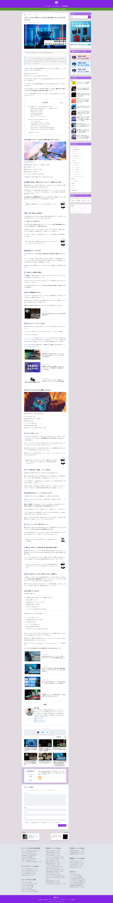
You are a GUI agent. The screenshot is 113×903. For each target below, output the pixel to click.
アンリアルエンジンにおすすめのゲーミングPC (55, 883)
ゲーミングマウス (29, 339)
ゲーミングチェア (76, 174)
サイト (25, 817)
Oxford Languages (29, 501)
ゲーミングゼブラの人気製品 (76, 877)
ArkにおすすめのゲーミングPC (52, 872)
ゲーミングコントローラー (78, 176)
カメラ (74, 187)
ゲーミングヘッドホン (29, 337)
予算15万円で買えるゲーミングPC (77, 850)
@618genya (40, 718)
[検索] (89, 17)
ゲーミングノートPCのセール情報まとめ (30, 891)
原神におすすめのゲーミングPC (52, 880)
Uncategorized (74, 190)
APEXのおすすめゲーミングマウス (77, 886)
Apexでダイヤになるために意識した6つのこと (39, 119)
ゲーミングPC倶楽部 (71, 899)
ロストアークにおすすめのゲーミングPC (54, 866)
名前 (25, 807)
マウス (88, 200)
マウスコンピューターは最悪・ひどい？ (78, 880)
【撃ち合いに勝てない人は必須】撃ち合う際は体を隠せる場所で (42, 127)
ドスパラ (72, 200)
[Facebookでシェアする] (42, 732)
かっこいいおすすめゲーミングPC (77, 862)
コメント (26, 793)
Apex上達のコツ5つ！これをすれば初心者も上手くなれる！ (41, 106)
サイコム (84, 198)
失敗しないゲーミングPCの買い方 (29, 858)
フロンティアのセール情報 (27, 886)
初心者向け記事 (65, 6)
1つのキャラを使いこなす (35, 121)
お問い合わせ (45, 899)
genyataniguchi (42, 720)
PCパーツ (74, 153)
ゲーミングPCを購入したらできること (30, 853)
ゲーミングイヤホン (44, 337)
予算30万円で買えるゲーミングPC (77, 853)
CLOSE (61, 102)
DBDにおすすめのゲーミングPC (52, 868)
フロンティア (83, 200)
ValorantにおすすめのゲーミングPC (53, 863)
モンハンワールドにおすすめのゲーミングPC (55, 876)
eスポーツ (73, 178)
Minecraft (36, 715)
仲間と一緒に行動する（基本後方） (37, 110)
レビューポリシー (62, 899)
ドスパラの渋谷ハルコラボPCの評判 (77, 882)
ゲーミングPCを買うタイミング (28, 860)
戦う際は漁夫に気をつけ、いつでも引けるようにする (40, 124)
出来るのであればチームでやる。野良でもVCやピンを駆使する (42, 129)
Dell (72, 198)
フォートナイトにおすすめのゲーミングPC (55, 857)
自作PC (74, 160)
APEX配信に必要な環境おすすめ (76, 885)
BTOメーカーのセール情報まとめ (29, 890)
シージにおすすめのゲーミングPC (53, 855)
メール (26, 812)
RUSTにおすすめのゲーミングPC (53, 882)
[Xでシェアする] (38, 732)
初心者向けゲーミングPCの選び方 (29, 855)
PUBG (62, 715)
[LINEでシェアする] (52, 732)
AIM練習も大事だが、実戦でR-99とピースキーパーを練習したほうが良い (44, 108)
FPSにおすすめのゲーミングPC (52, 852)
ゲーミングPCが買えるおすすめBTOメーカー (31, 850)
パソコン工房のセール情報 (27, 885)
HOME (57, 897)
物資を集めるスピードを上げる (36, 111)
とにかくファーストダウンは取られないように (39, 126)
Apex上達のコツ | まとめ (34, 132)
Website (40, 779)
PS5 (73, 185)
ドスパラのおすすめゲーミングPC (29, 868)
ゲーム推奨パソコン (76, 156)
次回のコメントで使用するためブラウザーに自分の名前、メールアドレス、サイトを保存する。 (43, 822)
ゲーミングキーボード (77, 171)
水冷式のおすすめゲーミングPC (76, 864)
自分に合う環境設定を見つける (36, 114)
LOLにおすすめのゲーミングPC (52, 860)
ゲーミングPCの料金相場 (27, 857)
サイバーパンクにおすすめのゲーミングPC (55, 869)
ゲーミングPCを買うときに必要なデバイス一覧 (31, 861)
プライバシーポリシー (53, 899)
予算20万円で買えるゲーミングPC (77, 852)
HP (74, 198)
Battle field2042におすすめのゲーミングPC (54, 871)
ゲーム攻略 (64, 736)
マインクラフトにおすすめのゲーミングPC (55, 858)
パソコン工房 (78, 200)
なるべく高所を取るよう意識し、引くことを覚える (40, 122)
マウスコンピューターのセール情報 (29, 883)
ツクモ (89, 198)
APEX (58, 715)
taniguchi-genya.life (41, 721)
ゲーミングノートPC (77, 158)
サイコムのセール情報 (26, 888)
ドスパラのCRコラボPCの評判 (76, 883)
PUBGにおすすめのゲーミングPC (53, 850)
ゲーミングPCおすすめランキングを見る (56, 9)
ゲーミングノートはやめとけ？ (76, 875)
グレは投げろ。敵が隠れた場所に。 (37, 113)
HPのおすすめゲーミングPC (28, 875)
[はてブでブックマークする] (47, 732)
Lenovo (78, 198)
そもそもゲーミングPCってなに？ (29, 852)
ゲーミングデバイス (56, 6)
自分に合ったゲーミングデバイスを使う (38, 116)
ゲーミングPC (47, 6)
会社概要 (40, 899)
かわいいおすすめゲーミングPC (76, 865)
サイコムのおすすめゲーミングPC (29, 873)
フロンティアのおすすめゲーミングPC (30, 870)
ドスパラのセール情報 (26, 882)
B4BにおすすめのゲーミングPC (52, 861)
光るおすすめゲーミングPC (75, 867)
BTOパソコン (75, 151)
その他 (72, 183)
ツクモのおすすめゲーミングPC (28, 872)
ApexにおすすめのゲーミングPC (52, 853)
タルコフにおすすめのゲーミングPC (53, 874)
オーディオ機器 (76, 169)
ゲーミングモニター (55, 339)
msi (81, 198)
